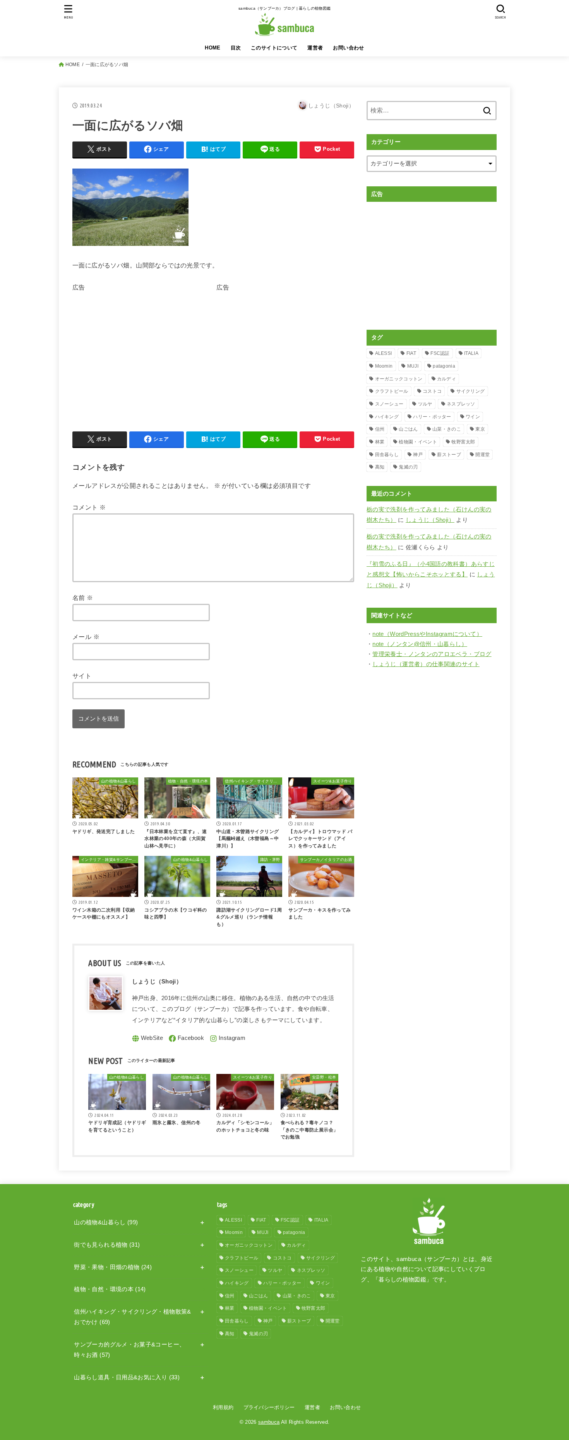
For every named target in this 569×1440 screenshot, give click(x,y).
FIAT (411, 353)
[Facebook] (186, 1038)
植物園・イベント (418, 442)
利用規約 (223, 1407)
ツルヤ (425, 404)
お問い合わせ (348, 48)
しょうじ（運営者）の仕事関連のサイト (426, 664)
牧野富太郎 (463, 442)
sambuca (268, 1422)
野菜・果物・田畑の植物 (113, 1267)
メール (85, 636)
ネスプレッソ (461, 404)
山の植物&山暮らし (106, 1222)
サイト (81, 675)
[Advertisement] (137, 347)
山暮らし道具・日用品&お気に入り (127, 1377)
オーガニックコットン (399, 379)
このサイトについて (274, 48)
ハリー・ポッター (432, 416)
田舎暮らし (387, 454)
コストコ (432, 391)
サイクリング (470, 391)
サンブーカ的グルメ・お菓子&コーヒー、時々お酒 (129, 1349)
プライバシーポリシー (269, 1407)
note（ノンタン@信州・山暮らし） (419, 644)
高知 (380, 467)
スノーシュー (389, 404)
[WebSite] (147, 1038)
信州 (380, 429)
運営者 (315, 48)
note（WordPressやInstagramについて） (427, 634)
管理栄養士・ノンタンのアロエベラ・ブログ (431, 654)
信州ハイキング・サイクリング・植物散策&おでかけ (132, 1317)
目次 (236, 48)
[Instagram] (227, 1038)
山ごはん (408, 429)
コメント (89, 507)
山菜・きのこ (446, 429)
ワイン (473, 416)
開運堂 (482, 454)
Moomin (384, 366)
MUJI (412, 366)
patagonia (444, 366)
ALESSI (383, 353)
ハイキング (387, 416)
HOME (213, 48)
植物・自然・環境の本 (110, 1289)
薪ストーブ (449, 454)
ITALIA (471, 353)
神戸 (418, 454)
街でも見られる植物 (107, 1245)
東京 (480, 429)
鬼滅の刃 (408, 467)
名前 (82, 597)
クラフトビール (391, 391)
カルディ (446, 379)
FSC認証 (440, 353)
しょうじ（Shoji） (430, 520)
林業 (380, 442)
